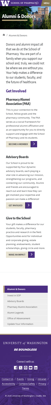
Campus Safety (27, 383)
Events (20, 379)
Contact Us (7, 379)
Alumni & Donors (16, 289)
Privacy (42, 383)
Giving (30, 379)
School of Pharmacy (3, 34)
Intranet (42, 379)
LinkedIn (35, 368)
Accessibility (8, 383)
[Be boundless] (25, 350)
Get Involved (15, 205)
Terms (25, 388)
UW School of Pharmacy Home (6, 3)
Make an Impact (17, 254)
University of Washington (25, 344)
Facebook (15, 368)
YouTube (30, 368)
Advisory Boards (15, 301)
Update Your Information (20, 323)
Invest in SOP (14, 295)
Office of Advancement (18, 318)
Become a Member (18, 144)
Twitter (20, 368)
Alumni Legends (15, 312)
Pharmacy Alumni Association (22, 306)
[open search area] (37, 3)
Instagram (25, 368)
